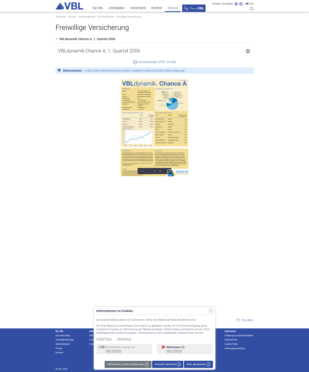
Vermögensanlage (65, 339)
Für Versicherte (106, 16)
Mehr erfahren (114, 350)
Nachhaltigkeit (63, 344)
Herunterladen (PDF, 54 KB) (156, 62)
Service (173, 8)
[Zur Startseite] (69, 5)
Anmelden (227, 3)
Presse (59, 348)
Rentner (156, 8)
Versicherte (138, 8)
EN (251, 3)
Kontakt (216, 3)
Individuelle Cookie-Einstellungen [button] (126, 364)
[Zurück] (57, 39)
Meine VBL (194, 8)
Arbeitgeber (117, 8)
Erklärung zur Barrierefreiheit (239, 335)
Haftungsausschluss (235, 348)
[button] (244, 320)
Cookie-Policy (104, 338)
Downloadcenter (86, 16)
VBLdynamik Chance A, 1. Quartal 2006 (99, 51)
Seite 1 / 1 (144, 171)
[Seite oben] (153, 171)
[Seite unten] (159, 171)
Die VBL (98, 8)
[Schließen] (242, 71)
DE (247, 3)
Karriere (59, 352)
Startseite (61, 16)
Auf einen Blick (63, 335)
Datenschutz (124, 338)
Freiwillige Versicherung (128, 16)
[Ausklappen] (168, 171)
